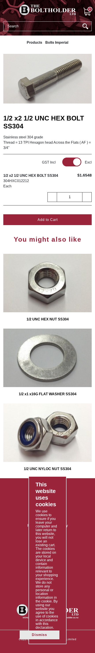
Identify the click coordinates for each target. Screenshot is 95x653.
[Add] (86, 197)
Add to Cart (48, 220)
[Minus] (52, 197)
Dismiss (39, 635)
